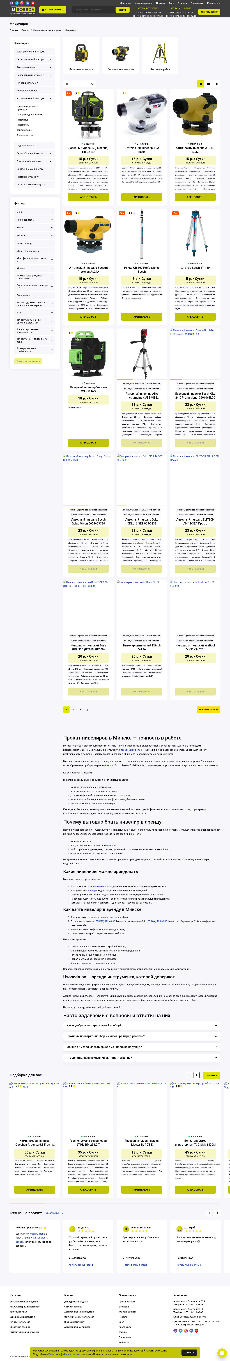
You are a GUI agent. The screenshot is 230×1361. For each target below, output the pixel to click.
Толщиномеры (25, 135)
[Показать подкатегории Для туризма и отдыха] (50, 161)
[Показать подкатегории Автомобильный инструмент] (50, 153)
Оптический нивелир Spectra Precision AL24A (88, 269)
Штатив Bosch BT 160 (195, 267)
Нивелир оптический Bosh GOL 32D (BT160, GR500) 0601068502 (88, 647)
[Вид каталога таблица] (216, 83)
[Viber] (11, 3)
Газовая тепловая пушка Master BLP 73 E (142, 1142)
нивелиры (91, 890)
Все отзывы (52, 1213)
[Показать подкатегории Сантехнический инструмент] (50, 169)
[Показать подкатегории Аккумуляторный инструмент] (50, 59)
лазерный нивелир (131, 749)
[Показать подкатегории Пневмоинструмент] (50, 176)
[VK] (27, 3)
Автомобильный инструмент (79, 1312)
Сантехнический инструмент (79, 1317)
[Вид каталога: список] (208, 83)
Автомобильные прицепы (77, 1327)
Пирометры (23, 124)
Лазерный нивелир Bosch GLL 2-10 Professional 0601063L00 (195, 395)
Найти (122, 10)
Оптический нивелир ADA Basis (142, 150)
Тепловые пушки (18, 1312)
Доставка (125, 3)
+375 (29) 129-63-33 (181, 8)
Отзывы (182, 3)
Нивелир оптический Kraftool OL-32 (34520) (195, 647)
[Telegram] (17, 3)
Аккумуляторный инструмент (25, 1306)
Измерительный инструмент (24, 1332)
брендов (109, 765)
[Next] (197, 1075)
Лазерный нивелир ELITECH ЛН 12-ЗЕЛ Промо (195, 521)
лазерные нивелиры (98, 886)
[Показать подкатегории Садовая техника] (50, 145)
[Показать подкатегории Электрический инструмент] (50, 51)
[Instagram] (22, 3)
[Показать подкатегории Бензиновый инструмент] (50, 75)
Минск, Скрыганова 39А (148, 12)
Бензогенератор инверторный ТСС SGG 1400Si (195, 1142)
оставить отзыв (36, 1233)
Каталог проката (54, 10)
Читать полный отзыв (81, 1264)
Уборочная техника (20, 1327)
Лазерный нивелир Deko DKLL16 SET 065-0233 (141, 521)
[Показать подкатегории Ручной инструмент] (50, 82)
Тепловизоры (24, 130)
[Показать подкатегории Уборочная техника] (50, 90)
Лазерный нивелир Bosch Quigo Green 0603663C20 (88, 521)
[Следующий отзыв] (217, 1213)
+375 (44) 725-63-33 (148, 8)
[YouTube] (33, 3)
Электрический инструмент (24, 1301)
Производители (127, 1301)
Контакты (124, 1342)
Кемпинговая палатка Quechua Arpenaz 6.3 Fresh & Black (34, 1143)
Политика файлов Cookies (63, 1354)
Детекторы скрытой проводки (27, 108)
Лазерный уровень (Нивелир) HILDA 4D (88, 150)
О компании (197, 3)
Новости (160, 3)
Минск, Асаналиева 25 (181, 12)
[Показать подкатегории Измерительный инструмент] (50, 98)
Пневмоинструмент (74, 1322)
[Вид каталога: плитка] (200, 83)
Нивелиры (22, 119)
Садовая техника (73, 1306)
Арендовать (88, 197)
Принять (189, 1352)
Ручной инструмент (20, 1322)
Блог (171, 3)
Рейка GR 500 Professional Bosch (142, 269)
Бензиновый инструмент (22, 1317)
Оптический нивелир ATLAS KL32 (195, 150)
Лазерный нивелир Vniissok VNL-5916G (88, 389)
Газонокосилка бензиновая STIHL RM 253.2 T (88, 1142)
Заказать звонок (209, 12)
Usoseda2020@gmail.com (193, 1317)
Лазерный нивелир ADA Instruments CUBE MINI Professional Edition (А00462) (141, 396)
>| (87, 709)
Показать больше (208, 709)
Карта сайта (125, 1327)
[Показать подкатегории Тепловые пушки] (50, 67)
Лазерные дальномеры (30, 114)
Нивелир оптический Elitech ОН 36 (142, 647)
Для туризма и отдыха (76, 1301)
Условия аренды (143, 3)
